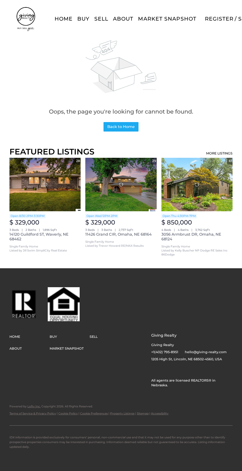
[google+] (173, 369)
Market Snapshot (167, 19)
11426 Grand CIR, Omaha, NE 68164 (118, 234)
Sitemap (143, 413)
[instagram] (164, 369)
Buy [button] (83, 19)
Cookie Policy (68, 413)
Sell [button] (101, 19)
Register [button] (219, 19)
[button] (26, 19)
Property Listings (122, 413)
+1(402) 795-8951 (164, 352)
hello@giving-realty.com (206, 352)
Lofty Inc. (34, 406)
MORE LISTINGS (219, 153)
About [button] (123, 19)
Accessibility (160, 413)
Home (64, 19)
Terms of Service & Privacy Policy (32, 413)
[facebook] (154, 369)
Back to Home (121, 126)
